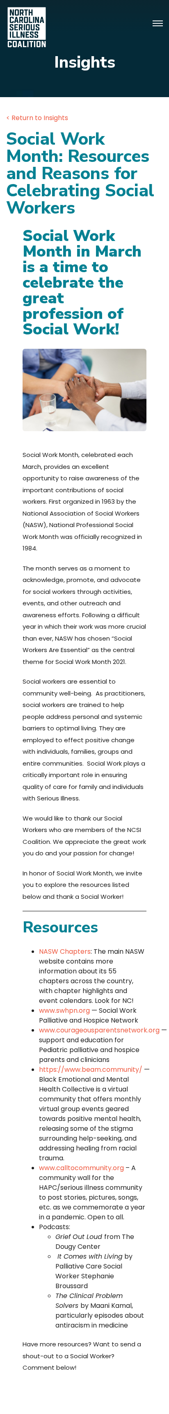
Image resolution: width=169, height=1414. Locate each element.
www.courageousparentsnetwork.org (99, 1030)
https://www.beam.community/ (90, 1069)
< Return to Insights (37, 118)
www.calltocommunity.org (81, 1168)
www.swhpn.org (64, 1010)
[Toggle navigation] (158, 23)
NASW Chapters (65, 951)
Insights (84, 62)
